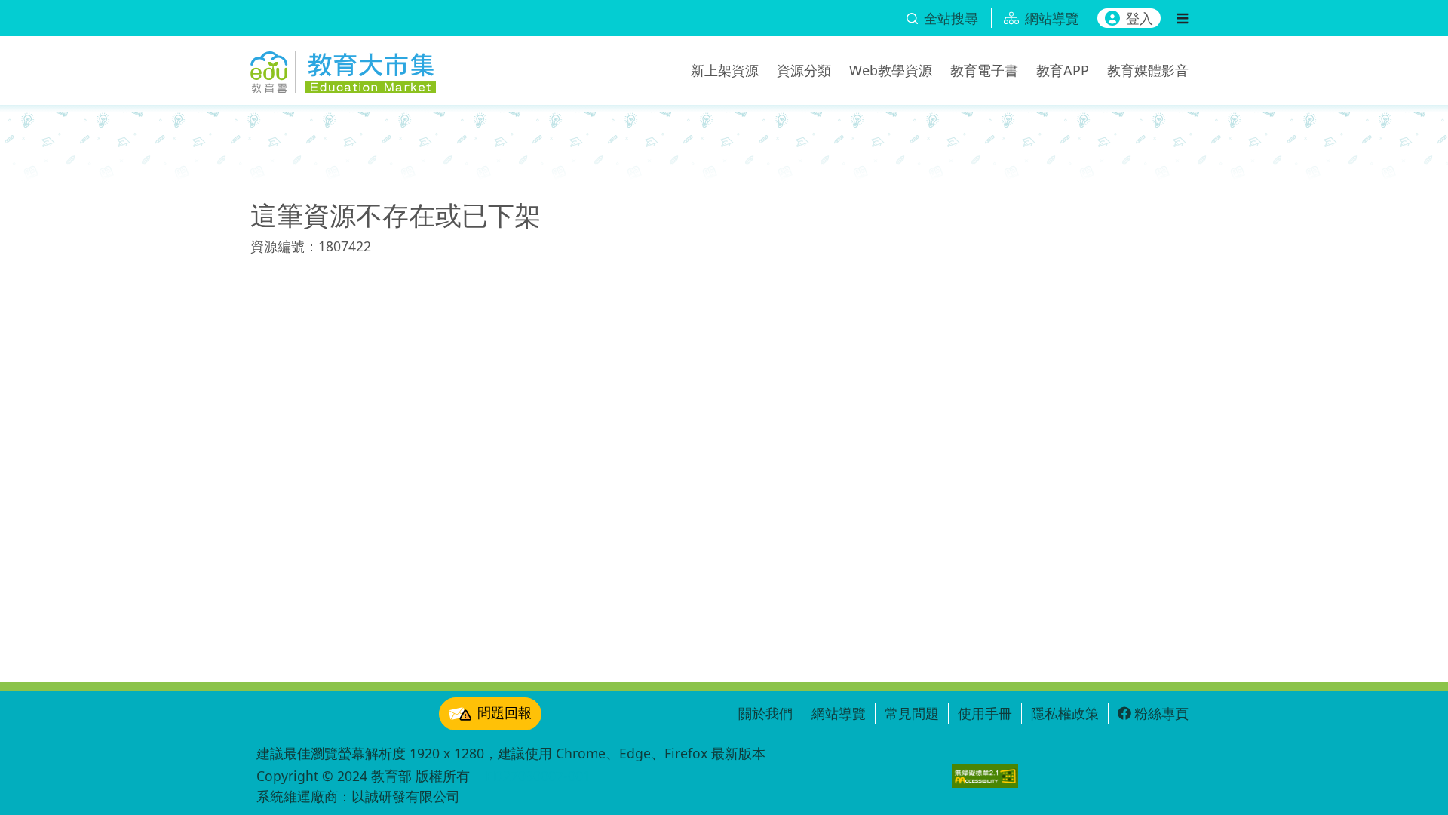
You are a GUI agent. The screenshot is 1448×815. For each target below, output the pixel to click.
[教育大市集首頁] (343, 68)
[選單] (1182, 18)
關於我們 (765, 713)
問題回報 (504, 712)
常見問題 (912, 713)
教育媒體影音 (1148, 70)
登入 (1139, 18)
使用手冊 (985, 713)
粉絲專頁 (1161, 713)
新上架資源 (725, 70)
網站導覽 (838, 713)
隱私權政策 (1065, 713)
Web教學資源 (890, 70)
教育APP (1062, 70)
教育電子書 (984, 70)
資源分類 (804, 70)
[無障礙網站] (985, 776)
